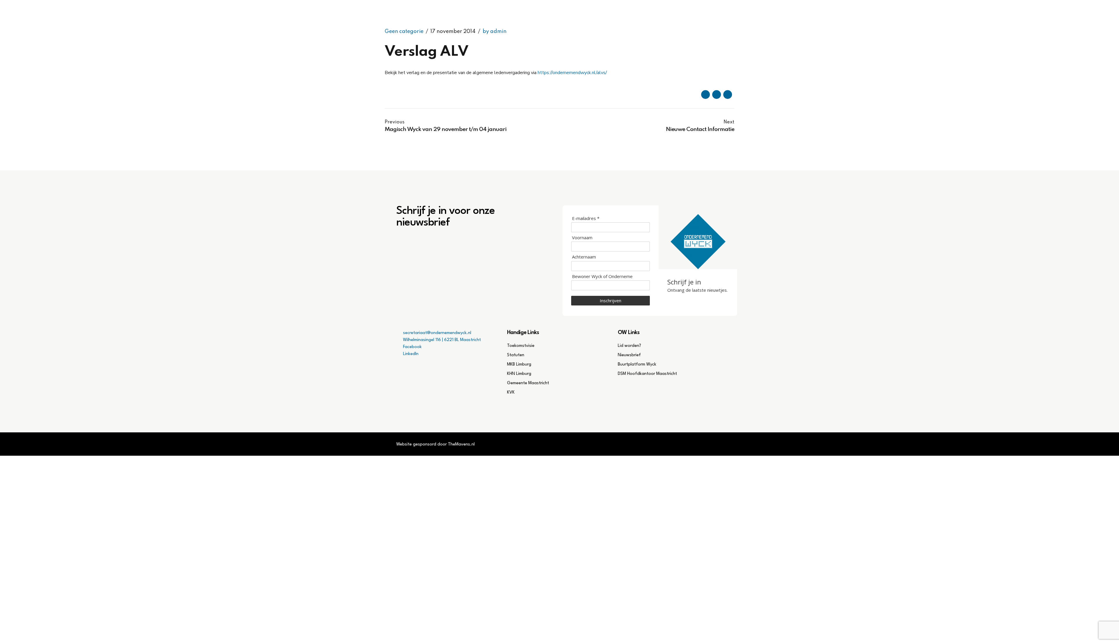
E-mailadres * (585, 218)
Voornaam (582, 237)
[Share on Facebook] (705, 94)
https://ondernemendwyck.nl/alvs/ (572, 72)
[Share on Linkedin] (727, 94)
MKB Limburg (519, 364)
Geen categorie (404, 31)
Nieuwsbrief (629, 355)
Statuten (515, 355)
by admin (494, 31)
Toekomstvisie (520, 346)
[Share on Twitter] (716, 94)
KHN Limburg (519, 374)
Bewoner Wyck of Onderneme (602, 276)
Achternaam (584, 257)
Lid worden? (629, 346)
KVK (511, 392)
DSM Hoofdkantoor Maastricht (647, 374)
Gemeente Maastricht (528, 383)
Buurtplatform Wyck (637, 364)
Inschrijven (610, 300)
